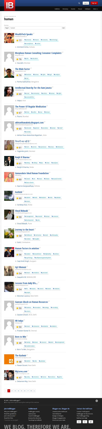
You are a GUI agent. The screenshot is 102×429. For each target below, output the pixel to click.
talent (51, 342)
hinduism (43, 197)
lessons (33, 288)
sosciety (28, 132)
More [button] (95, 9)
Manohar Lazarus (23, 296)
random (28, 239)
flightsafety (48, 254)
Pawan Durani (22, 365)
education (35, 58)
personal (28, 40)
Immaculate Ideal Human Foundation (32, 173)
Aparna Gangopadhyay (25, 186)
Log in (86, 3)
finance (36, 40)
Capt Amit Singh (23, 261)
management (29, 216)
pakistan (58, 197)
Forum (80, 9)
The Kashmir (20, 355)
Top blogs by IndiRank (35, 420)
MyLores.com (21, 371)
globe (60, 377)
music (40, 179)
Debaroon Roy (22, 381)
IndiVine (57, 9)
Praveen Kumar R (23, 331)
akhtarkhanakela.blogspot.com (29, 122)
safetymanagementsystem (43, 258)
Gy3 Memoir (20, 267)
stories (34, 147)
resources (36, 326)
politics (45, 93)
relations (56, 288)
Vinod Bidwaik (21, 210)
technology (54, 40)
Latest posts (32, 414)
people (28, 292)
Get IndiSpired (56, 414)
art (34, 179)
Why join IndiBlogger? (10, 411)
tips (41, 163)
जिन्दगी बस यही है (22, 141)
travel (46, 235)
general (36, 128)
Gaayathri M (21, 277)
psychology (29, 258)
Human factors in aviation (27, 248)
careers (41, 288)
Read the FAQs (8, 418)
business (28, 307)
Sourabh (20, 63)
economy (45, 40)
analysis (57, 74)
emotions (36, 273)
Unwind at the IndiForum (59, 411)
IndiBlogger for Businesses (85, 414)
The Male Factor (22, 69)
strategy (46, 307)
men (27, 78)
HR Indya (19, 320)
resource (55, 216)
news (47, 163)
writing (28, 163)
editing (35, 163)
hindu (35, 197)
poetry (28, 377)
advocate (28, 128)
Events (73, 9)
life (27, 288)
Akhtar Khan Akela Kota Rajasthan (29, 135)
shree (27, 112)
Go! (63, 28)
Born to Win (20, 336)
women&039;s (30, 97)
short (27, 147)
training (28, 342)
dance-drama (30, 182)
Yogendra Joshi (22, 151)
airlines (56, 254)
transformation (30, 346)
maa (40, 112)
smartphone (29, 43)
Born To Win (21, 349)
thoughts (36, 239)
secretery (45, 128)
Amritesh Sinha (22, 47)
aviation (28, 254)
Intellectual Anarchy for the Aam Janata (33, 87)
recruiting (55, 307)
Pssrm (19, 116)
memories (38, 235)
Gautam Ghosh (22, 315)
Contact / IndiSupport (83, 411)
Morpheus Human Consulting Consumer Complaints (38, 53)
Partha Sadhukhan (24, 82)
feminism (28, 74)
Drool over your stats (58, 420)
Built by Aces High (82, 418)
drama (47, 179)
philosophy (54, 235)
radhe (34, 112)
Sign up (94, 3)
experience (43, 147)
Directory (65, 9)
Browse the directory (34, 418)
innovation (37, 307)
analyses (55, 163)
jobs (27, 58)
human (36, 74)
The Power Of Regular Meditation (30, 106)
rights (43, 74)
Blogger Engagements (59, 418)
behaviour (60, 147)
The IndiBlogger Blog (83, 416)
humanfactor (37, 254)
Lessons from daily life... (26, 283)
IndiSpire (87, 9)
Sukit (19, 242)
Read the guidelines (10, 414)
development (29, 220)
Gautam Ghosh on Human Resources (31, 301)
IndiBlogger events (34, 411)
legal (50, 74)
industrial (45, 326)
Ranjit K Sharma (22, 157)
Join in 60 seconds (9, 416)
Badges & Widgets (57, 416)
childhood (29, 235)
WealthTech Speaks (24, 34)
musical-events (57, 179)
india (50, 197)
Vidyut (19, 100)
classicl (28, 179)
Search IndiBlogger (34, 416)
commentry (35, 93)
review (38, 43)
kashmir (18, 192)
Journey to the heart (24, 229)
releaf (60, 128)
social (27, 93)
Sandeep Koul (22, 205)
